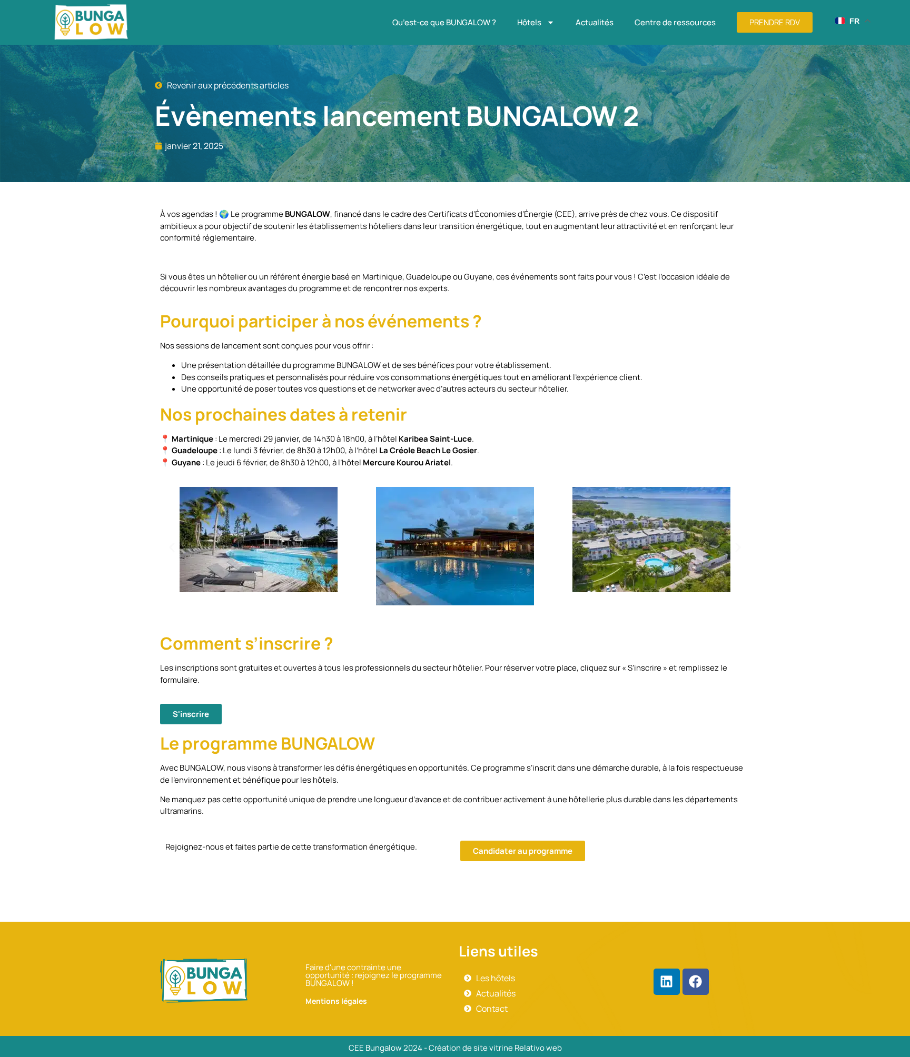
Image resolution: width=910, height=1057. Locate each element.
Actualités (595, 22)
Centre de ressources (675, 22)
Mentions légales (336, 1001)
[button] (172, 547)
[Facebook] (695, 982)
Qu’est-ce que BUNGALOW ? (444, 22)
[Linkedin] (667, 982)
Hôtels (529, 22)
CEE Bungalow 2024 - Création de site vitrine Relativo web (455, 1047)
